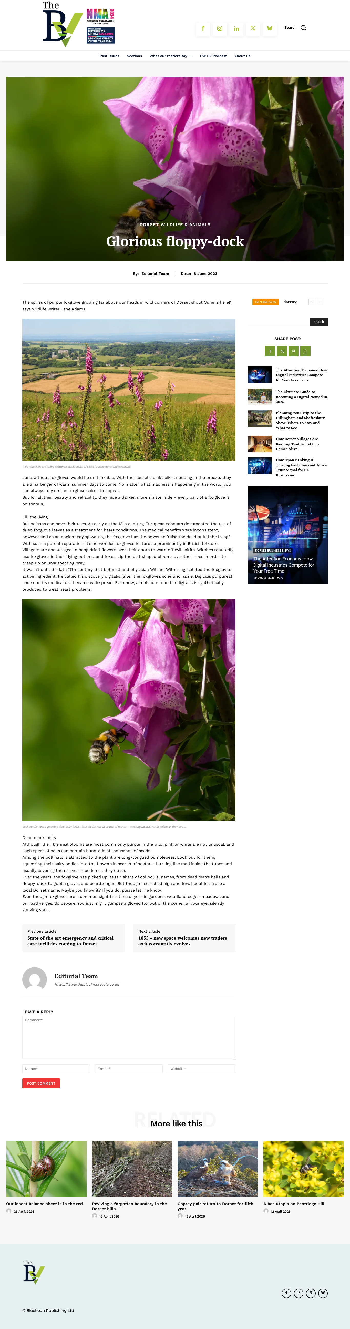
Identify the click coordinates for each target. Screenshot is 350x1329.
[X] (253, 29)
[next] (320, 302)
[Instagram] (220, 29)
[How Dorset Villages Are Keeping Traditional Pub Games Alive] (260, 444)
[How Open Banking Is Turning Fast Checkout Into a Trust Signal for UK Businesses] (260, 465)
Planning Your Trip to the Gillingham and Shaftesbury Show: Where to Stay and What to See (300, 420)
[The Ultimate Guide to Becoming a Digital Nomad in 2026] (260, 397)
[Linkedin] (236, 29)
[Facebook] (203, 29)
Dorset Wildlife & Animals (175, 224)
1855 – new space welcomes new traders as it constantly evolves (182, 940)
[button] (297, 27)
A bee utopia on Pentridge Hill (293, 1203)
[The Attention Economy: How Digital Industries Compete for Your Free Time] (260, 374)
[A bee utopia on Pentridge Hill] (303, 1169)
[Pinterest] (294, 351)
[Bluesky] (270, 29)
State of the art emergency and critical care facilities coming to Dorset (70, 940)
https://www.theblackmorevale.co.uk (87, 984)
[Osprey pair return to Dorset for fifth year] (218, 1169)
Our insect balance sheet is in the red (44, 1203)
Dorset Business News (273, 551)
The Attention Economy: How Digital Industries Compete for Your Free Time (301, 374)
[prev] (311, 302)
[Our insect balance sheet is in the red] (46, 1169)
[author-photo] (9, 1211)
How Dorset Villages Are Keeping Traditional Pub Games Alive (297, 443)
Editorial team (155, 273)
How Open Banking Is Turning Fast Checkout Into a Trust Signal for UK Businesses (301, 467)
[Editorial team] (34, 979)
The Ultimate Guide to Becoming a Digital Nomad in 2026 (301, 396)
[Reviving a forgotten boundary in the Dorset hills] (132, 1169)
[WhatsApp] (305, 351)
